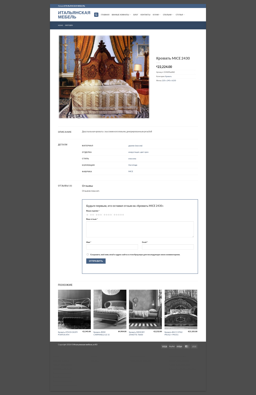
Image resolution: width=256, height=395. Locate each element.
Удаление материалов (62, 373)
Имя (88, 242)
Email (145, 242)
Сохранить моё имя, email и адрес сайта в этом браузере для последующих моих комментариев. (135, 254)
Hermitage (132, 165)
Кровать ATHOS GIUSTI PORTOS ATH (68, 333)
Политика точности (61, 361)
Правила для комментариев (65, 385)
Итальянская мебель (74, 14)
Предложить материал (62, 369)
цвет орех (144, 152)
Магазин (69, 25)
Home (60, 25)
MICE (130, 171)
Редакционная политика (140, 361)
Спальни (167, 15)
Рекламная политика (62, 377)
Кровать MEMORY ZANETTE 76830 (137, 333)
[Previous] (58, 315)
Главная (105, 15)
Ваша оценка (92, 211)
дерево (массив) (135, 145)
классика (132, 158)
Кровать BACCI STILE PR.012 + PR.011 (174, 333)
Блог (135, 15)
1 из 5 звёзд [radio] (87, 215)
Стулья (179, 15)
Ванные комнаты (120, 15)
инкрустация (133, 152)
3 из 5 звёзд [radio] (98, 215)
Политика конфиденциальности (182, 369)
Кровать (168, 76)
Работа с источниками (62, 365)
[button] (96, 15)
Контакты (145, 15)
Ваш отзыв (92, 219)
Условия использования (179, 361)
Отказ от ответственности (180, 365)
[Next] (197, 315)
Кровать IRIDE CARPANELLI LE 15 (101, 333)
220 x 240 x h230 (169, 80)
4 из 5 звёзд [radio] (107, 215)
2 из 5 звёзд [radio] (91, 215)
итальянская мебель (74, 6)
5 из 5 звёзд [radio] (118, 215)
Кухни (156, 15)
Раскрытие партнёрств (62, 381)
